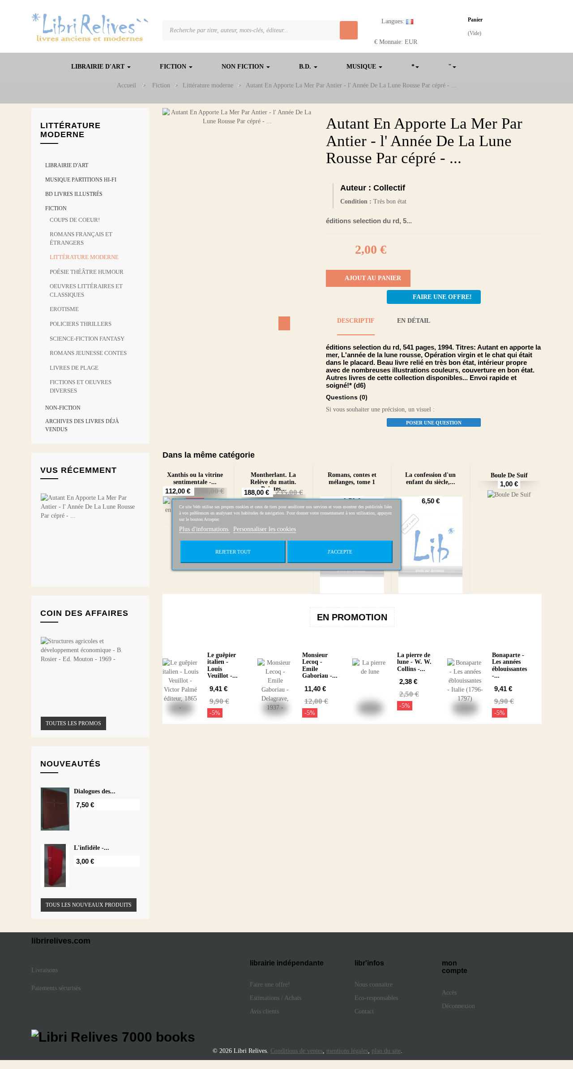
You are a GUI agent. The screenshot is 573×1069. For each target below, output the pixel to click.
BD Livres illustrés (74, 194)
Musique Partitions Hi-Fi (80, 180)
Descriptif (356, 320)
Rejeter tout (233, 551)
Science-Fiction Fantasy (87, 338)
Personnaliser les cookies (264, 529)
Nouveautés (70, 763)
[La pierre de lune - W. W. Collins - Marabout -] (370, 685)
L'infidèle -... (91, 847)
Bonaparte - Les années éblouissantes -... (509, 665)
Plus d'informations (204, 529)
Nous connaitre (374, 984)
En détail (413, 320)
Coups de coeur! (75, 219)
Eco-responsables (376, 998)
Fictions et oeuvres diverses (80, 386)
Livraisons (45, 970)
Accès (449, 992)
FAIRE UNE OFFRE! (442, 297)
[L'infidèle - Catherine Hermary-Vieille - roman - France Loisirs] (55, 865)
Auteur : (355, 187)
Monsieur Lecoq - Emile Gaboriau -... (320, 665)
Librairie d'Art (66, 165)
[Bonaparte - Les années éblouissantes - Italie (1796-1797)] (465, 685)
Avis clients (265, 1011)
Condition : (356, 201)
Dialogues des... (94, 791)
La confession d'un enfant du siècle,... (430, 478)
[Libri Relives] (90, 27)
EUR (395, 42)
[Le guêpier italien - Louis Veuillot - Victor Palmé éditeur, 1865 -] (180, 685)
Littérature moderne (84, 257)
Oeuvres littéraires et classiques (86, 290)
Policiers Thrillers (80, 323)
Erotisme (64, 309)
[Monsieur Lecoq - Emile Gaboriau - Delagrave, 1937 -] (275, 685)
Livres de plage (74, 367)
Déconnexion (458, 1006)
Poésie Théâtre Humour (87, 271)
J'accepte (340, 551)
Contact (364, 1011)
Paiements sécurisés (56, 988)
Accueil (126, 85)
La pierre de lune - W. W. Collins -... (414, 662)
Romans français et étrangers (81, 238)
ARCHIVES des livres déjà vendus (82, 425)
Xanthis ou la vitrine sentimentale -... (195, 478)
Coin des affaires (84, 613)
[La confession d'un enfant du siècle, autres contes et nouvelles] (430, 545)
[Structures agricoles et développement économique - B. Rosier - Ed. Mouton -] (88, 650)
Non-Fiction (63, 408)
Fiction (56, 208)
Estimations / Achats (275, 998)
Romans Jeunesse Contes (88, 353)
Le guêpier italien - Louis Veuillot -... (222, 665)
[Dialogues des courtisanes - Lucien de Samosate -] (55, 809)
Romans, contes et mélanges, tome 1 (352, 478)
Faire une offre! (270, 984)
